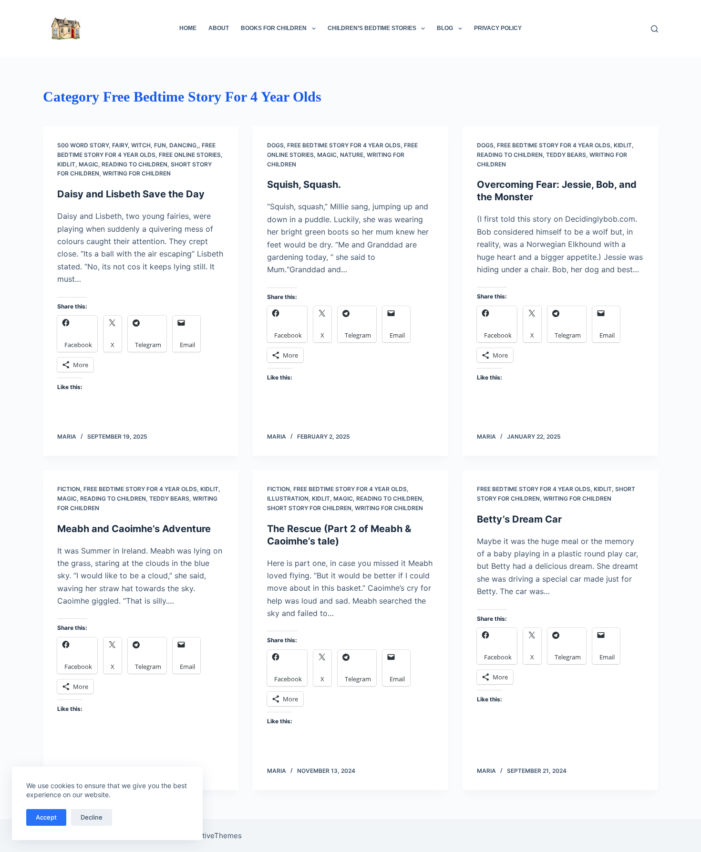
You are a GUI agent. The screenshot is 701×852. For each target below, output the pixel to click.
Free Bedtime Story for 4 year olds (344, 145)
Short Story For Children (309, 508)
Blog (445, 28)
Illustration (288, 498)
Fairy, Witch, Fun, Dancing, (155, 145)
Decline (92, 817)
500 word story (83, 145)
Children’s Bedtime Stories (372, 28)
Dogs (275, 145)
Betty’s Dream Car (519, 519)
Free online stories (190, 154)
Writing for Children (137, 173)
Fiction (68, 489)
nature (351, 154)
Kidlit (66, 164)
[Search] (654, 28)
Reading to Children (134, 164)
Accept (46, 817)
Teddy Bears (566, 154)
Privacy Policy (498, 28)
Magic (88, 164)
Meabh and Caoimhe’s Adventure (134, 528)
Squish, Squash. (304, 184)
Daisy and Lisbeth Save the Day (131, 194)
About (218, 28)
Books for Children (274, 28)
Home (187, 28)
